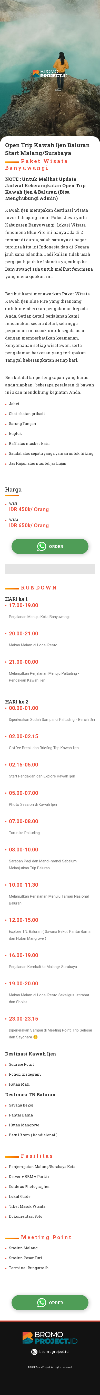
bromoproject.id (54, 1351)
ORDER (56, 546)
